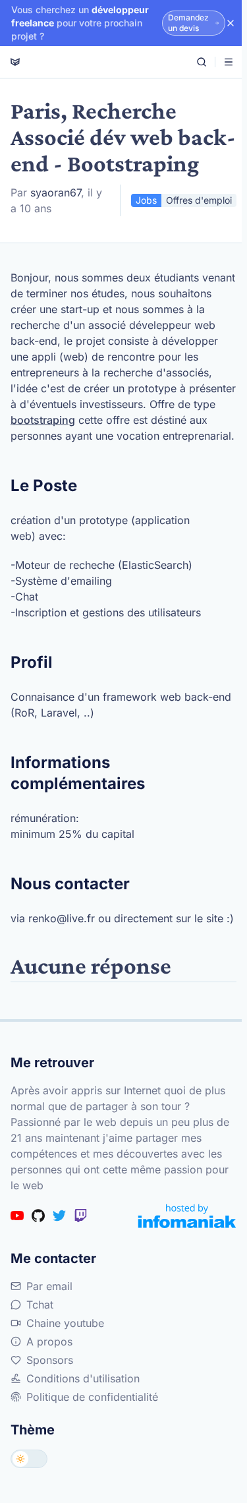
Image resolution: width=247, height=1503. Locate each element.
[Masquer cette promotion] (230, 23)
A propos (49, 1341)
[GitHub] (38, 1215)
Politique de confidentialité (92, 1396)
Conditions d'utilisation (83, 1378)
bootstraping (43, 420)
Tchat (39, 1304)
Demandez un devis (188, 23)
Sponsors (49, 1360)
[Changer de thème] (29, 1459)
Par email (49, 1286)
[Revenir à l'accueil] (15, 62)
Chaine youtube (65, 1323)
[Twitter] (59, 1215)
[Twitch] (80, 1215)
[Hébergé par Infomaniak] (187, 1216)
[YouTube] (17, 1215)
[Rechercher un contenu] (201, 62)
